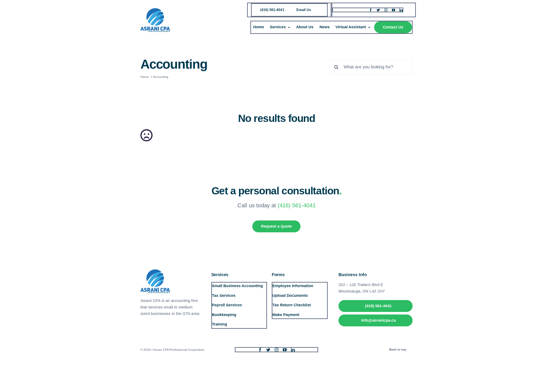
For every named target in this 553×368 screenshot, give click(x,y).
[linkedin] (401, 10)
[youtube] (393, 10)
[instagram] (386, 10)
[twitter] (378, 10)
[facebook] (370, 10)
